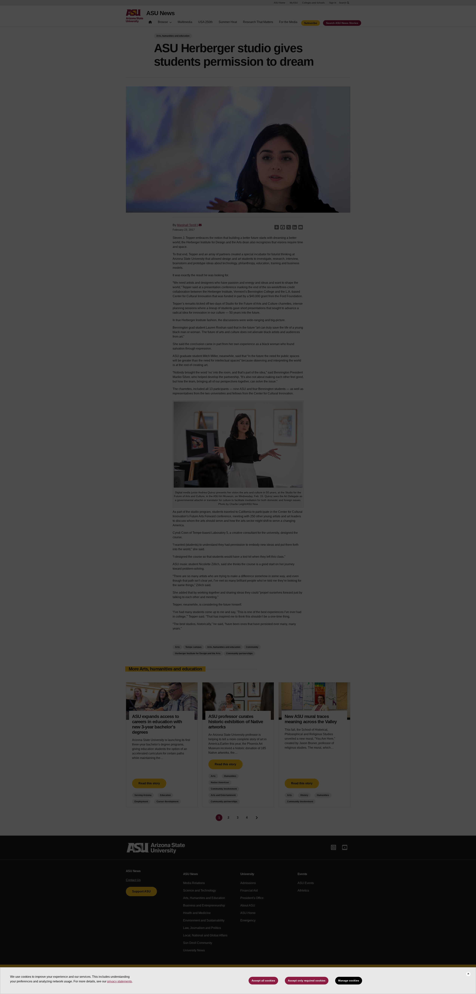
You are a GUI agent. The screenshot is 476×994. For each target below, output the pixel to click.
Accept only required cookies (306, 980)
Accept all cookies (263, 980)
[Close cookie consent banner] (468, 974)
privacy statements (119, 981)
